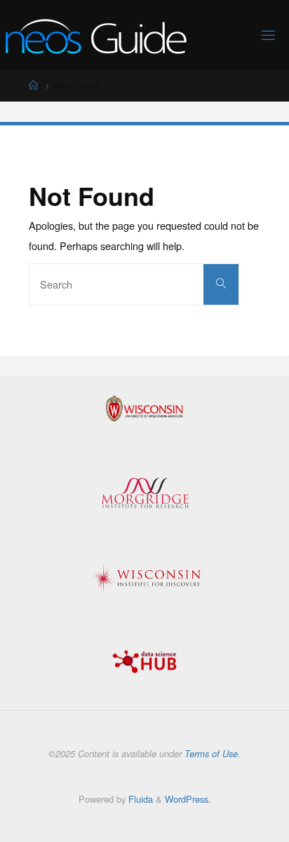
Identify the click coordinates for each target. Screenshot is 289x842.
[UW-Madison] (144, 409)
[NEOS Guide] (96, 34)
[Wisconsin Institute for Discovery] (144, 578)
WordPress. (188, 799)
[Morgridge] (144, 493)
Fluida (139, 799)
